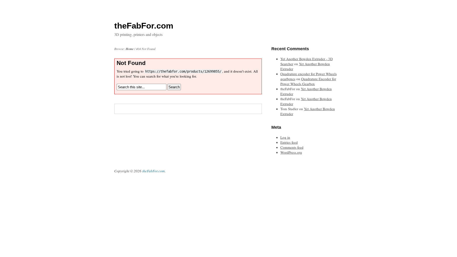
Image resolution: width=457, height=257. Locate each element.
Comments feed (291, 147)
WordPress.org (291, 152)
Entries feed (289, 142)
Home (130, 49)
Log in (285, 137)
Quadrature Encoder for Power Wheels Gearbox (308, 81)
